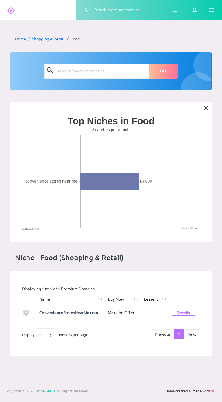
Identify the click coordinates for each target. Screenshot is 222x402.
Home (20, 39)
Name (44, 299)
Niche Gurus (45, 391)
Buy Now (116, 299)
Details (183, 312)
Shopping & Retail (48, 39)
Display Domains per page (55, 335)
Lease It (151, 299)
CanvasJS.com (190, 228)
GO (163, 71)
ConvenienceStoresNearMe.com (68, 312)
